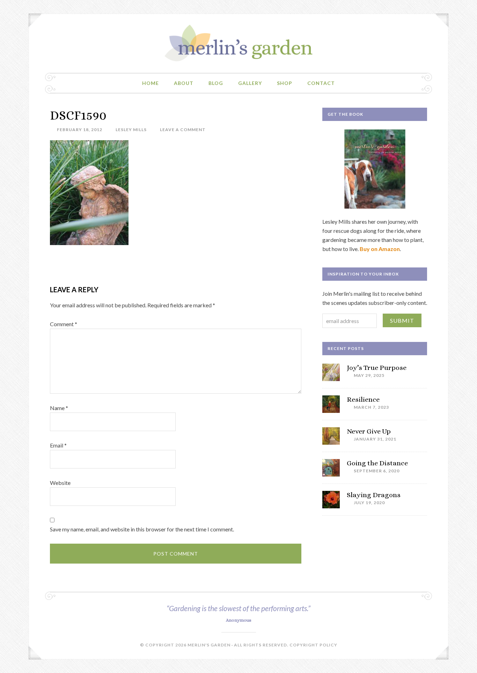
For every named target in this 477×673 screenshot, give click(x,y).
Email (58, 445)
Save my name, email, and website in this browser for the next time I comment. (142, 529)
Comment (63, 324)
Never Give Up (369, 431)
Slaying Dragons (374, 495)
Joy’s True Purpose (376, 368)
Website (60, 482)
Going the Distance (377, 463)
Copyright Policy (313, 644)
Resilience (363, 399)
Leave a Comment (183, 129)
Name (59, 407)
